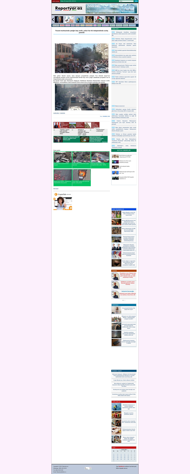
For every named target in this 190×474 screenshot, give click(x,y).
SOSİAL (82, 25)
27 (124, 459)
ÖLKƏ (95, 25)
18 (117, 457)
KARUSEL (56, 113)
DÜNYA (72, 25)
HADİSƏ (77, 25)
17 (113, 457)
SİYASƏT (68, 25)
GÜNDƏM (62, 25)
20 (124, 457)
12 (121, 455)
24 (113, 459)
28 (128, 459)
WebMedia (121, 466)
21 (128, 457)
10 (113, 455)
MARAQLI (125, 25)
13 (124, 455)
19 (121, 457)
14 (128, 455)
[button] (123, 300)
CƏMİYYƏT (112, 25)
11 (117, 455)
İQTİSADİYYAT (89, 25)
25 (117, 459)
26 (121, 459)
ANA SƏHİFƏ (56, 25)
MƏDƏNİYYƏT (105, 25)
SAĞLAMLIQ (119, 25)
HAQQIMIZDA (132, 25)
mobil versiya (55, 1)
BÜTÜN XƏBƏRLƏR (124, 150)
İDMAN (99, 25)
